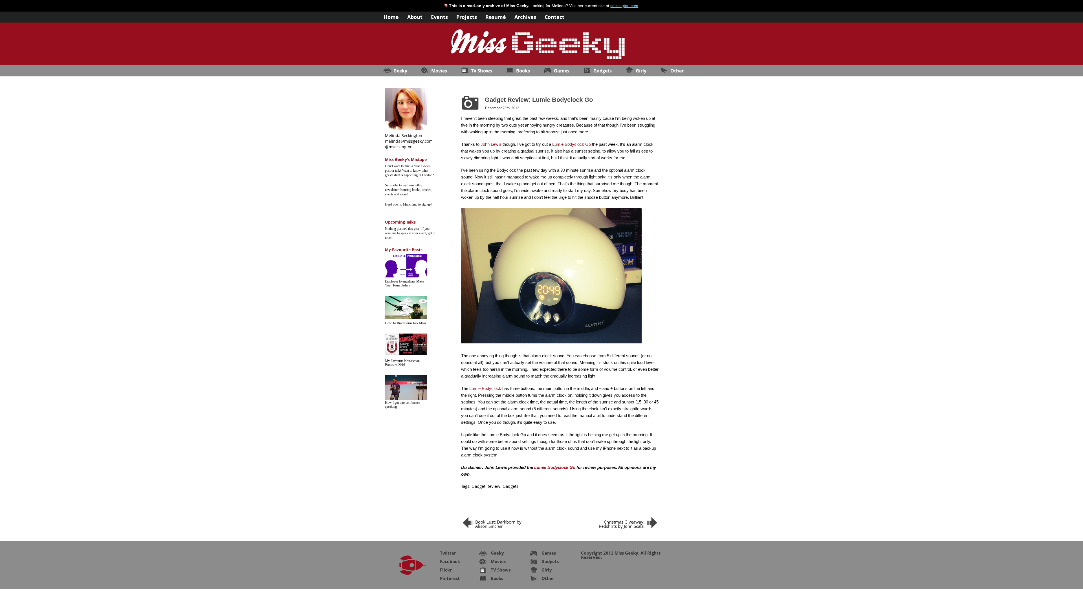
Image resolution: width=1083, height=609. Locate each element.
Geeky (400, 71)
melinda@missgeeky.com (409, 141)
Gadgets (602, 71)
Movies (439, 71)
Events (439, 16)
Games (561, 71)
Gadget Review (486, 486)
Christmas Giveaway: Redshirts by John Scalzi (621, 524)
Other (677, 71)
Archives (525, 16)
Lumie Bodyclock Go (571, 144)
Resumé (495, 16)
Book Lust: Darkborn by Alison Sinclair (498, 524)
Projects (466, 16)
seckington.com (624, 5)
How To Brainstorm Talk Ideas (405, 323)
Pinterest (450, 578)
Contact (554, 16)
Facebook (450, 561)
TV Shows (481, 71)
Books (523, 71)
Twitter (448, 553)
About (414, 16)
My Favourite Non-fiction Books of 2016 (402, 363)
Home (391, 16)
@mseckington (399, 146)
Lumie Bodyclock (485, 388)
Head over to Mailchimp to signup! (408, 204)
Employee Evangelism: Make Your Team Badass (404, 283)
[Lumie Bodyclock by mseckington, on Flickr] (551, 343)
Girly (641, 71)
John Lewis (491, 144)
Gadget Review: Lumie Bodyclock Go (539, 99)
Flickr (446, 570)
